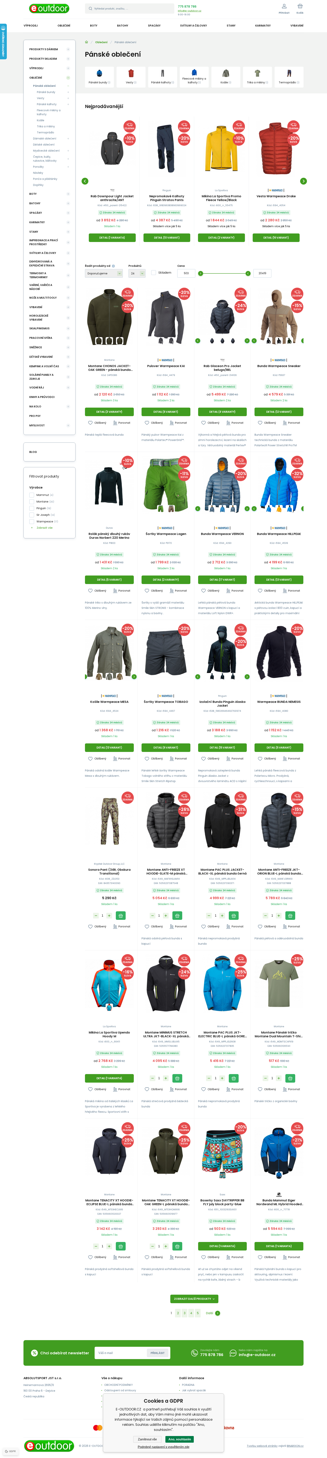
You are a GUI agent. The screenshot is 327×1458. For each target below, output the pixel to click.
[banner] (49, 9)
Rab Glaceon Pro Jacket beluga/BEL (222, 368)
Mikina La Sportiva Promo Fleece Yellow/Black (221, 198)
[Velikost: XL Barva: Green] (160, 508)
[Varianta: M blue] (289, 508)
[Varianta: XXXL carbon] (160, 341)
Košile (40, 120)
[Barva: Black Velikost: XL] (279, 341)
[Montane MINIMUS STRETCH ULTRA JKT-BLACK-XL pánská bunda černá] (166, 983)
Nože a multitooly (43, 298)
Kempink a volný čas (44, 366)
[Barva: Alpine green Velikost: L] (289, 341)
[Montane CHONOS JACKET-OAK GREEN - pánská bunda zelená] (109, 317)
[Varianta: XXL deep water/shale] (222, 508)
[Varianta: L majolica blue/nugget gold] (233, 508)
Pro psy (34, 416)
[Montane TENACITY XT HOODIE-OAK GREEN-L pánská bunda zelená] (166, 1151)
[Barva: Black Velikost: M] (268, 341)
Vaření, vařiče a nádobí (40, 287)
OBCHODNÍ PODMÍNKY (118, 1385)
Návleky (38, 173)
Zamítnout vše (147, 1439)
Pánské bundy (46, 92)
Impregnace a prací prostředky (43, 242)
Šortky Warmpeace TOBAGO (166, 702)
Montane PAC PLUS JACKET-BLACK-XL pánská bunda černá (222, 871)
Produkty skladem (43, 59)
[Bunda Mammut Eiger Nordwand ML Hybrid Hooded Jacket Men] (279, 1151)
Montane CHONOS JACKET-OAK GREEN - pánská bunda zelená (109, 368)
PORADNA (188, 1385)
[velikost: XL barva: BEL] (233, 341)
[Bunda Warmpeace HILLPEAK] (279, 485)
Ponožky (38, 167)
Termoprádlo (45, 132)
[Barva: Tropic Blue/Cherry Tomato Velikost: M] (109, 1007)
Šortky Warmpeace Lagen (166, 534)
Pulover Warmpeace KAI (166, 366)
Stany (33, 232)
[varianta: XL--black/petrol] (233, 676)
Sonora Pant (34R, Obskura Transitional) (109, 871)
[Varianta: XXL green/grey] (109, 676)
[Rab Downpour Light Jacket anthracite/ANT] (112, 148)
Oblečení (101, 42)
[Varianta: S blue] (268, 508)
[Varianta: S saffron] (279, 508)
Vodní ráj (36, 387)
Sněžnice (35, 347)
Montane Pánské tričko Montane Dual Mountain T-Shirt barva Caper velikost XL (279, 1034)
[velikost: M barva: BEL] (212, 341)
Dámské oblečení (44, 138)
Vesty (40, 98)
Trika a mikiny (46, 126)
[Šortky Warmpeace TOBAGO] (166, 653)
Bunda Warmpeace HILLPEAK (279, 534)
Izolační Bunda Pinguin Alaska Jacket (222, 704)
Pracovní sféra (40, 338)
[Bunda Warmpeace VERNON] (222, 485)
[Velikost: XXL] (119, 341)
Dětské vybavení (41, 357)
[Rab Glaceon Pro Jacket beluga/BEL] (222, 317)
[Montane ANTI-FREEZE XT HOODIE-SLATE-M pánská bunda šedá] (166, 821)
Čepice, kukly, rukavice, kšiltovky (45, 159)
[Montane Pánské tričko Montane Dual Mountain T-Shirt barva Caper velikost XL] (279, 983)
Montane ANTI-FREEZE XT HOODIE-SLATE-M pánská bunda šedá (165, 871)
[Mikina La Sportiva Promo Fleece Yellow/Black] (221, 148)
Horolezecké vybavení (38, 318)
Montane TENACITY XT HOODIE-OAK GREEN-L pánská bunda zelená (166, 1202)
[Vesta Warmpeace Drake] (276, 148)
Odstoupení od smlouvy (120, 1390)
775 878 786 (187, 6)
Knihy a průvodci (41, 397)
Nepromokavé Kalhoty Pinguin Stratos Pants (166, 198)
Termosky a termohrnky (38, 275)
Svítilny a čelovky (42, 253)
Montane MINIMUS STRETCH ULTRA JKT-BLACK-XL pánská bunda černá (166, 1034)
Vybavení (35, 307)
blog (33, 452)
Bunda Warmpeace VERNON (222, 534)
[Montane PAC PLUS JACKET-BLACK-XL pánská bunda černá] (222, 821)
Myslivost (37, 425)
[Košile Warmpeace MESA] (109, 653)
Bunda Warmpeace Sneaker (279, 366)
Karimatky (37, 222)
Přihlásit (158, 1353)
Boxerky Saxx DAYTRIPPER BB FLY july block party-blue (222, 1202)
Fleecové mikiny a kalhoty (49, 112)
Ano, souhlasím (179, 1439)
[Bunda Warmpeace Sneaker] (279, 317)
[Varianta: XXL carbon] (171, 341)
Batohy (34, 203)
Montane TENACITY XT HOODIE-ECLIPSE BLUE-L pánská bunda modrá (109, 1202)
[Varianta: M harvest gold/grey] (99, 676)
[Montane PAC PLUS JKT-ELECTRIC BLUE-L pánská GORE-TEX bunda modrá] (222, 983)
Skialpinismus (39, 328)
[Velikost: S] (222, 1175)
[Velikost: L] (99, 341)
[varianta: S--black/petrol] (222, 676)
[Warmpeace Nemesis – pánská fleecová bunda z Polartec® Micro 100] (279, 653)
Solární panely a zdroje (41, 377)
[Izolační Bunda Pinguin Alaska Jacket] (222, 653)
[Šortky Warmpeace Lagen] (166, 485)
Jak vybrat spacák (194, 1390)
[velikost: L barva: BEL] (222, 341)
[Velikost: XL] (109, 341)
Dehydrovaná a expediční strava (41, 263)
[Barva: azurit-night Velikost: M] (279, 1175)
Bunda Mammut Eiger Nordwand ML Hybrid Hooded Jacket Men (279, 1202)
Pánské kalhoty (47, 104)
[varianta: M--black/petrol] (212, 676)
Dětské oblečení (43, 144)
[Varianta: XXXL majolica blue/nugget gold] (212, 508)
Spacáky (35, 213)
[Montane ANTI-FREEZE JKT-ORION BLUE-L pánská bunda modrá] (279, 821)
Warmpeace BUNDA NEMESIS (279, 702)
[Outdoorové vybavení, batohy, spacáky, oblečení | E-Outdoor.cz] (86, 42)
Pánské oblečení (44, 86)
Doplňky (38, 185)
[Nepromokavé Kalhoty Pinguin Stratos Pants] (166, 148)
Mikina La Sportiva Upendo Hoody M (109, 1034)
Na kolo (35, 406)
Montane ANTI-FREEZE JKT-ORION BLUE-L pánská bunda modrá (279, 871)
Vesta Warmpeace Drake (276, 196)
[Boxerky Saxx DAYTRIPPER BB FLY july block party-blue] (222, 1151)
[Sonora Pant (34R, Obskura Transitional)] (109, 821)
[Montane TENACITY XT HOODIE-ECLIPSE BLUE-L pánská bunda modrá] (109, 1151)
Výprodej (36, 68)
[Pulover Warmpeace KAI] (166, 317)
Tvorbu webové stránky (262, 1446)
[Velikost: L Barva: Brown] (171, 508)
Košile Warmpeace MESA (109, 702)
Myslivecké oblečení (46, 151)
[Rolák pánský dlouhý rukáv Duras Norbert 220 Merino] (109, 485)
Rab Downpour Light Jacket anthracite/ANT (112, 198)
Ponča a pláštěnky (45, 179)
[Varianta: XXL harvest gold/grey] (119, 676)
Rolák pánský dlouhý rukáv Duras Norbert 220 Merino (109, 536)
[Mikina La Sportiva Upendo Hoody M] (109, 983)
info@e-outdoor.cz (189, 11)
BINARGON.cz (295, 1446)
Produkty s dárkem (43, 49)
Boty (33, 194)
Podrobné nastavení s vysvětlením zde (163, 1447)
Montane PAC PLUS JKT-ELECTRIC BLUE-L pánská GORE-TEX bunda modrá (222, 1034)
